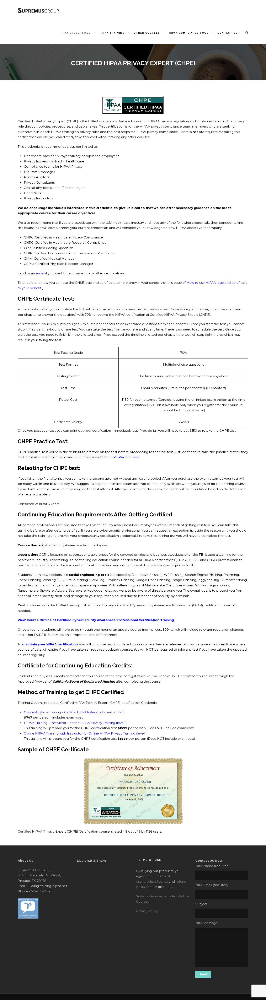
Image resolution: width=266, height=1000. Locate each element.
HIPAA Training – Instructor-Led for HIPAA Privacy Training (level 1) (76, 723)
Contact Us (227, 33)
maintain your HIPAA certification (50, 644)
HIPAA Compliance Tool (188, 33)
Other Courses (147, 33)
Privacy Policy (147, 911)
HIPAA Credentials (75, 33)
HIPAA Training (112, 33)
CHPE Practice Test (123, 457)
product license (155, 881)
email (40, 273)
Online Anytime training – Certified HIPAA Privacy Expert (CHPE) (74, 712)
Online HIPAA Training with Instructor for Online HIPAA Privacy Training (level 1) (86, 733)
